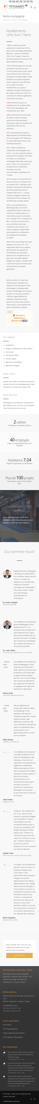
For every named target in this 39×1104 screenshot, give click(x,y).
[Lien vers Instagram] (34, 1099)
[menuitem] (30, 7)
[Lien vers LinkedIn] (31, 1099)
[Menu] (35, 7)
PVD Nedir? (7, 1025)
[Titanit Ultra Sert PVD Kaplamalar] (16, 6)
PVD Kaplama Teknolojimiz (13, 1037)
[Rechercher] (30, 7)
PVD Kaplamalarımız (10, 1029)
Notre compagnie (13, 16)
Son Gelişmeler (10, 1047)
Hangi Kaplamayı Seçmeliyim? (14, 1033)
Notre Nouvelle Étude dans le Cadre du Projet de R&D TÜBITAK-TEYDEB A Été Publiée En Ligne (21, 1054)
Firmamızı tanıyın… (19, 982)
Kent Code (12, 1096)
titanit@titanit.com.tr (10, 1005)
